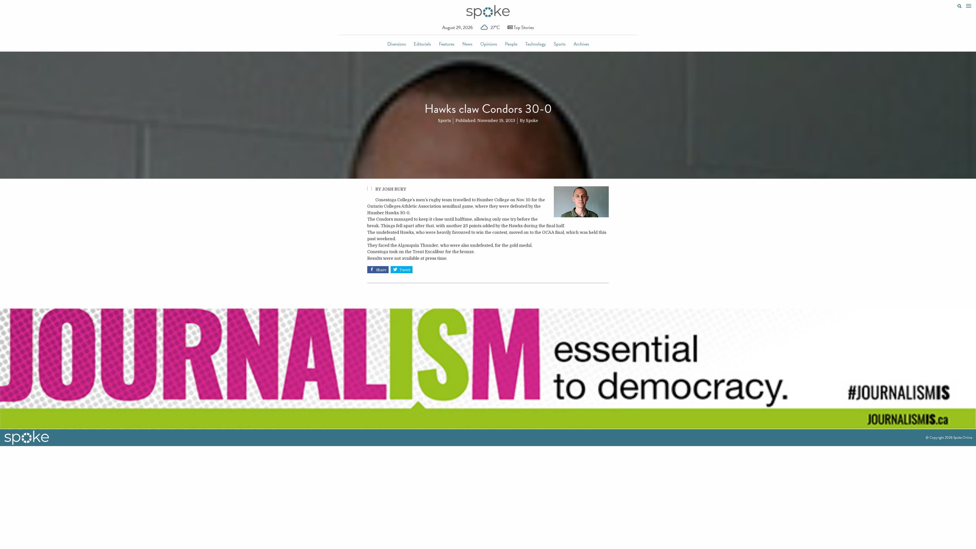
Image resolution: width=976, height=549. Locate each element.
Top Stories (523, 27)
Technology (535, 43)
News (467, 43)
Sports (560, 43)
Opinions (488, 43)
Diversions (396, 43)
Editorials (422, 43)
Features (446, 43)
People (511, 43)
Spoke (532, 120)
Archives (581, 43)
